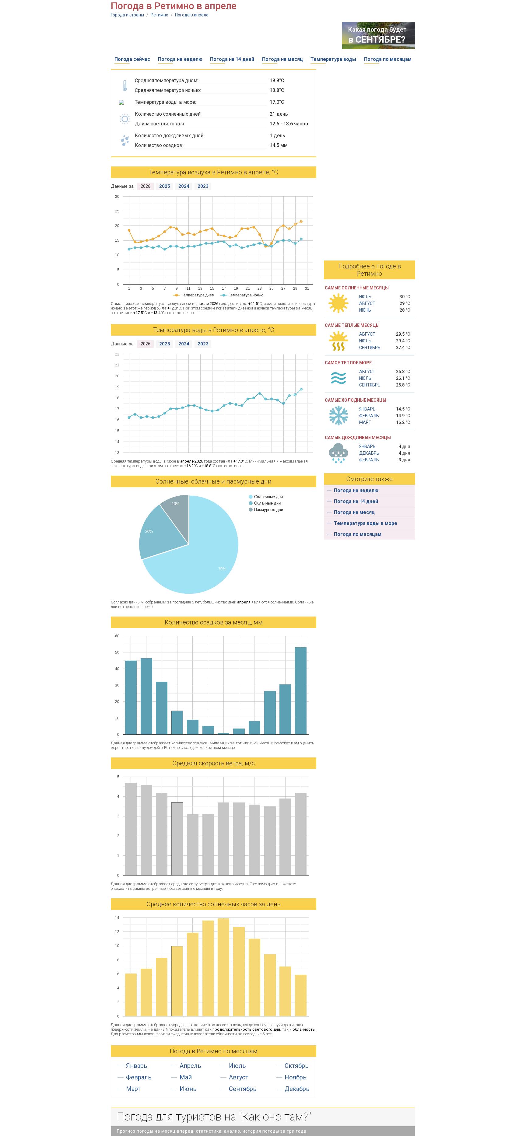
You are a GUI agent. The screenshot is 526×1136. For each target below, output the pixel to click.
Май (186, 1077)
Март (133, 1088)
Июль (237, 1065)
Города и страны (127, 14)
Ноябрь (296, 1077)
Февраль (139, 1077)
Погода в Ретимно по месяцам (214, 1051)
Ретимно (159, 14)
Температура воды (333, 59)
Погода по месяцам (388, 59)
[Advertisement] (221, 35)
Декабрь (297, 1088)
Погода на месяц (282, 59)
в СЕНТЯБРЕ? (376, 39)
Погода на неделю (180, 59)
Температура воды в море (365, 523)
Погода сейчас (132, 59)
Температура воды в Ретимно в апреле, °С (213, 330)
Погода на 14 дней (232, 59)
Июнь (188, 1088)
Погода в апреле (192, 14)
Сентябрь (243, 1088)
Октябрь (297, 1065)
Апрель (190, 1065)
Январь (136, 1065)
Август (238, 1077)
